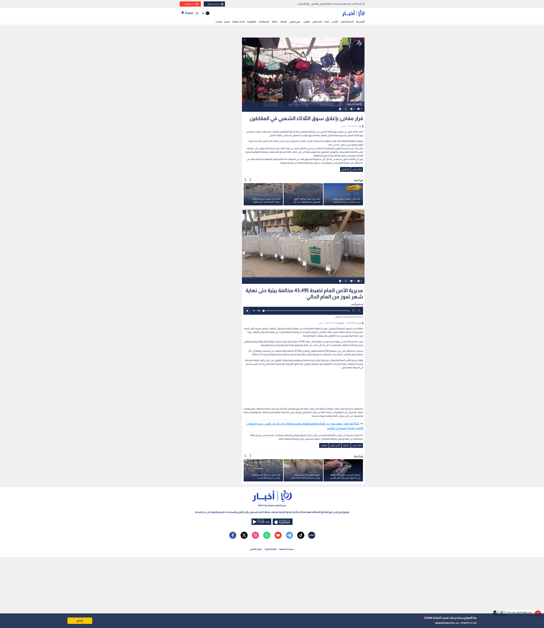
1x (254, 310)
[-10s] (353, 310)
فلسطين (317, 21)
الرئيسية (360, 21)
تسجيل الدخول (213, 4)
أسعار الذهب (346, 21)
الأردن (335, 21)
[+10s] (359, 310)
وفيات (218, 21)
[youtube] (278, 535)
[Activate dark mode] (205, 13)
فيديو (227, 21)
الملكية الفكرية (270, 549)
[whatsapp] (266, 535)
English (189, 13)
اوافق (79, 620)
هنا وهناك (264, 21)
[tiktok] (300, 535)
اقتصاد (283, 21)
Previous (250, 179)
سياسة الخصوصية (442, 622)
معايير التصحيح (256, 549)
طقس (306, 21)
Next (245, 179)
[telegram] (289, 535)
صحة (327, 21)
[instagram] (255, 535)
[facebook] (232, 535)
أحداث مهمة (238, 21)
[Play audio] (247, 310)
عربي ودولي (294, 21)
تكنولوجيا (251, 21)
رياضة (275, 21)
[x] (244, 535)
